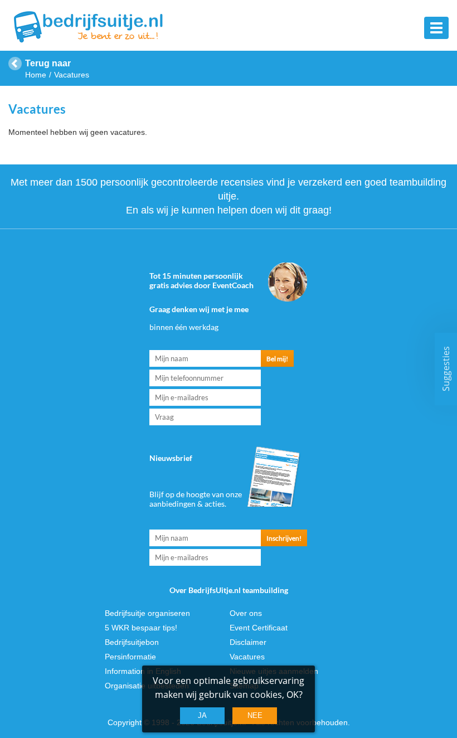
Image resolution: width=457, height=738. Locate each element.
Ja (202, 715)
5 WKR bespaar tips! (141, 627)
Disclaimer (248, 642)
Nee (254, 715)
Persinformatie (130, 656)
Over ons (246, 613)
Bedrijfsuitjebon (132, 642)
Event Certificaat (259, 627)
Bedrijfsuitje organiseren (147, 613)
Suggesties (446, 369)
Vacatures (247, 656)
